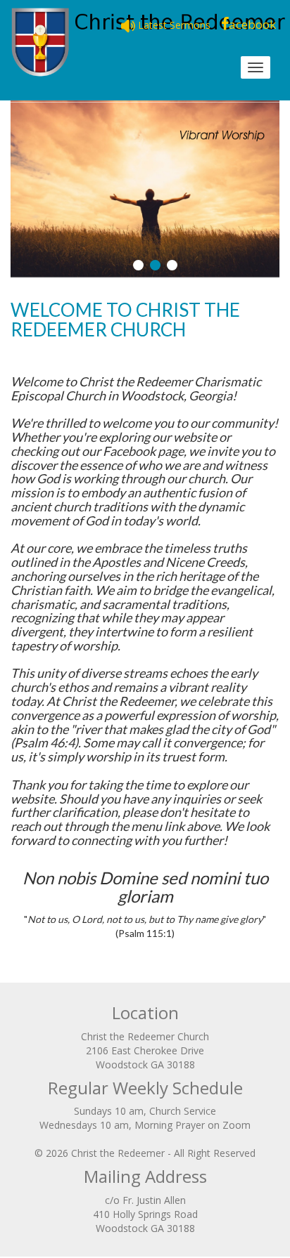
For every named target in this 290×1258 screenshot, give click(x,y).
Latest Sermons (172, 25)
